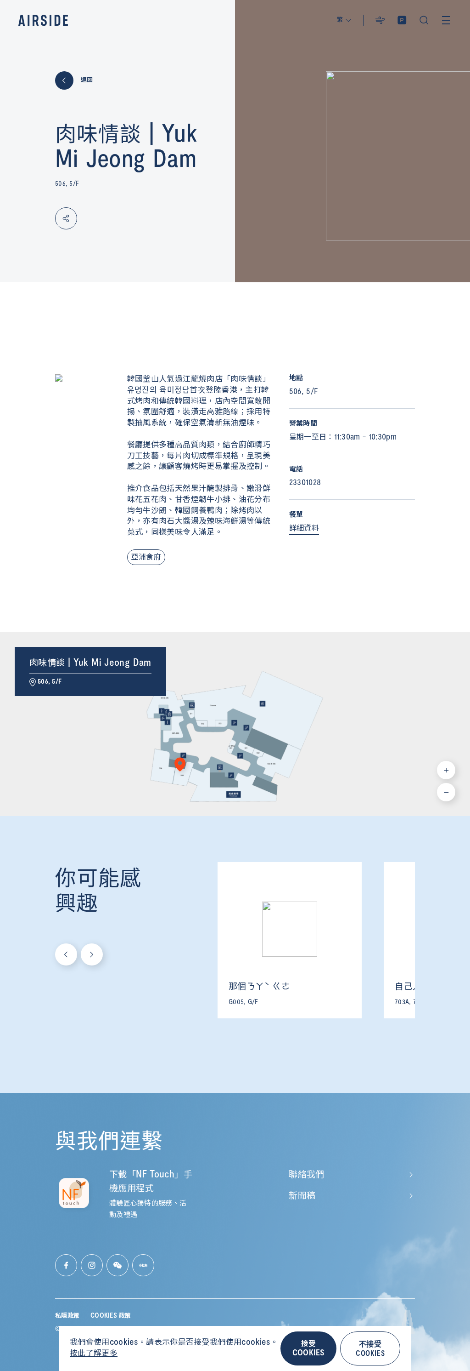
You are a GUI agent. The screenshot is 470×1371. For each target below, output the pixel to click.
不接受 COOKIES (370, 1348)
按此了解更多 (94, 1353)
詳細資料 (304, 528)
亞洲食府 (146, 557)
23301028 (305, 483)
